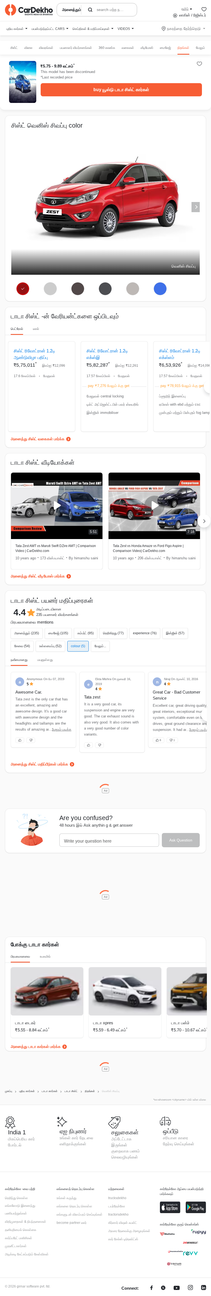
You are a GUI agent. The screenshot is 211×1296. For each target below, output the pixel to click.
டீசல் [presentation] (36, 329)
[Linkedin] (203, 1288)
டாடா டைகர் (25, 1022)
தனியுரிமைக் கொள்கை (20, 1230)
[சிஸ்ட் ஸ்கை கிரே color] (77, 288)
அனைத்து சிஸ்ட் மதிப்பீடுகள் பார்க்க (39, 764)
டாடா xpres (103, 1022)
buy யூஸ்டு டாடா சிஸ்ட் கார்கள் (121, 89)
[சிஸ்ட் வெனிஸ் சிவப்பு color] (23, 288)
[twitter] (163, 1288)
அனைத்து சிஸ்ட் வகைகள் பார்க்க (38, 439)
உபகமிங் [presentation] (45, 956)
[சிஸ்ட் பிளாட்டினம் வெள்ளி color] (132, 288)
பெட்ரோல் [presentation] (17, 329)
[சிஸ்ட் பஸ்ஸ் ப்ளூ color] (160, 288)
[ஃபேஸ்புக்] (151, 1288)
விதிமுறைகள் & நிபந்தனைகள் (25, 1222)
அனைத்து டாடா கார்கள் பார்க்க (36, 1046)
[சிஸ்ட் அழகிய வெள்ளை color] (50, 288)
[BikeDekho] (167, 1234)
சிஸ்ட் (14, 48)
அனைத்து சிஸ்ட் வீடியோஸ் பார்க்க (38, 576)
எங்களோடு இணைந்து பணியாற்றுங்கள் (20, 1209)
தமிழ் (184, 9)
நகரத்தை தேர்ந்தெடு (184, 28)
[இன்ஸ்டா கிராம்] (190, 1288)
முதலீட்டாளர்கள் (16, 1246)
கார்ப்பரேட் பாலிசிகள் (18, 1238)
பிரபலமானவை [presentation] (20, 956)
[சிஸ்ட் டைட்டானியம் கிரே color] (105, 288)
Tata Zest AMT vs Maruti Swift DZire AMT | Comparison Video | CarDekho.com (55, 548)
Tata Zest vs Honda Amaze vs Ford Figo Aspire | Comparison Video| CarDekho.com (148, 548)
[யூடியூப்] (177, 1288)
